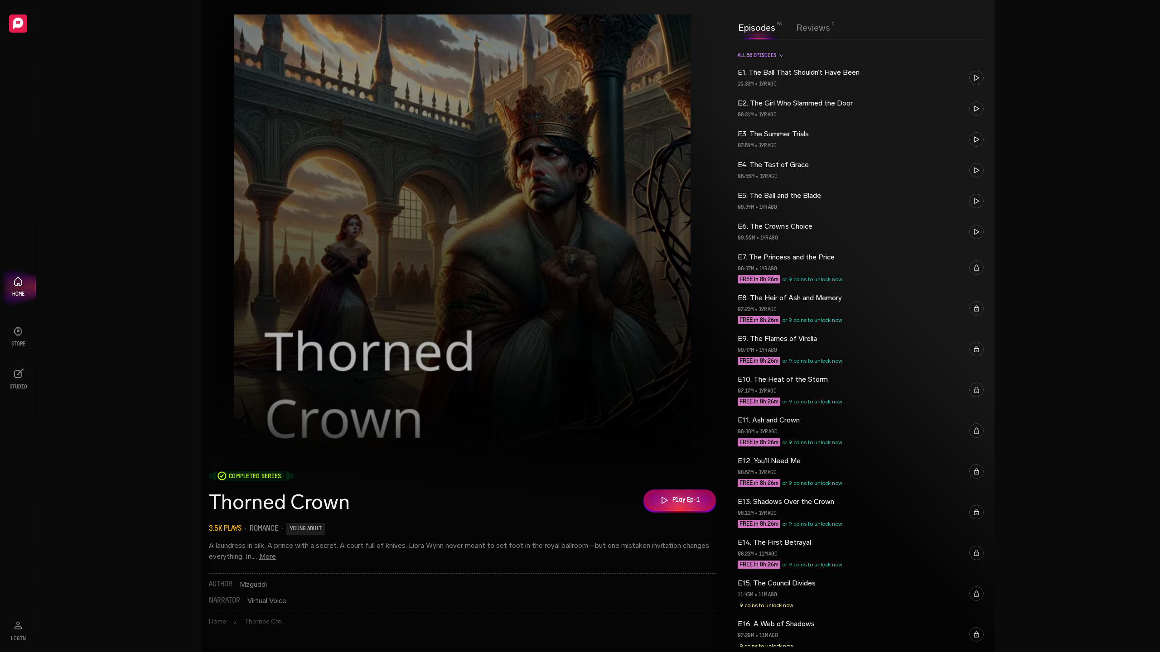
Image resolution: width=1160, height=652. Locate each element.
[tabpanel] (860, 345)
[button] (860, 77)
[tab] (757, 26)
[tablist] (784, 27)
